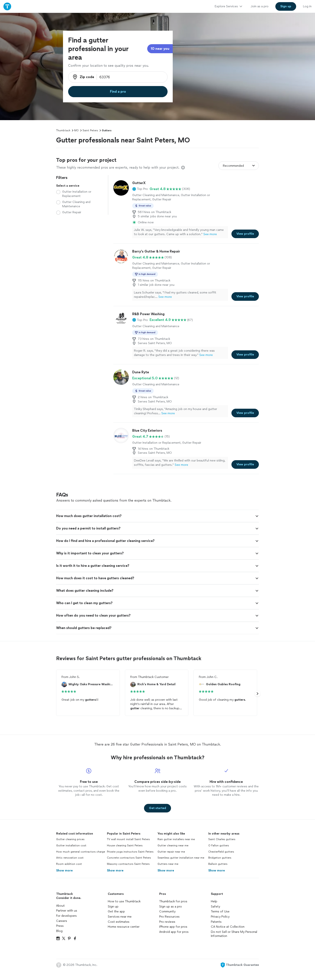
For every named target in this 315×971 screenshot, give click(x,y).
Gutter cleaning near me (173, 845)
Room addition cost (69, 863)
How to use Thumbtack (124, 901)
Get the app (116, 911)
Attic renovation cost (70, 857)
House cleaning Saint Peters (124, 845)
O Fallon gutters (218, 845)
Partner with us (66, 910)
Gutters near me (168, 863)
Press (60, 926)
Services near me (120, 916)
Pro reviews (167, 922)
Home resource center (124, 927)
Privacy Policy (220, 916)
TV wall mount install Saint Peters (128, 839)
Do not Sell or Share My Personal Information (234, 934)
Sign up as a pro (170, 906)
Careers (61, 921)
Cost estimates (118, 922)
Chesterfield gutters (221, 851)
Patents (216, 922)
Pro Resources (169, 916)
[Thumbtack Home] (7, 6)
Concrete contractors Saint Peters (129, 857)
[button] (140, 189)
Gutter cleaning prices (70, 839)
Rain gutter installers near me (176, 839)
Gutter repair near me (171, 851)
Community (167, 911)
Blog (59, 931)
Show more (64, 870)
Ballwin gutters (217, 863)
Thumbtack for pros (173, 901)
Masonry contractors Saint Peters (128, 863)
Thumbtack (63, 130)
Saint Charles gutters (221, 839)
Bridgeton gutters (219, 857)
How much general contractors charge (80, 851)
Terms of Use (220, 911)
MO (76, 130)
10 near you (160, 49)
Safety (215, 906)
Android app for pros (174, 932)
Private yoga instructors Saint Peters (130, 851)
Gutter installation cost (71, 845)
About (60, 905)
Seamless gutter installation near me (181, 857)
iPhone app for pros (173, 927)
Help (214, 901)
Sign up (113, 906)
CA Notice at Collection (227, 927)
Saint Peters (90, 130)
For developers (66, 916)
